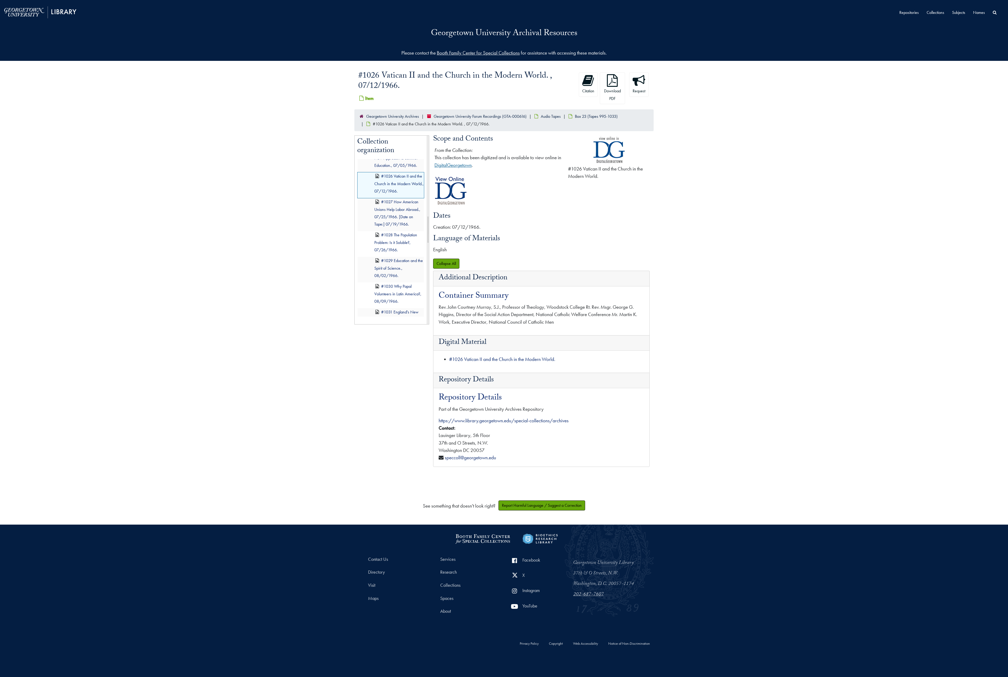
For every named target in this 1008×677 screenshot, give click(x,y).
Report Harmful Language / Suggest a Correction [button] (542, 505)
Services (447, 559)
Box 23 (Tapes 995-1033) (596, 116)
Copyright (556, 644)
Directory (376, 572)
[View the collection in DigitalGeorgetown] (450, 204)
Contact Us (378, 559)
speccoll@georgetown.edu (470, 457)
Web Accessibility (585, 644)
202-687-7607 (588, 594)
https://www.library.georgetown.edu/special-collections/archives (504, 420)
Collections (935, 12)
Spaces (446, 598)
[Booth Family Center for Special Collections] (482, 538)
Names (979, 12)
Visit (371, 585)
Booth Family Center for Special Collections (478, 53)
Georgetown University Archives (392, 116)
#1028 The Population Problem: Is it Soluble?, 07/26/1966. (395, 242)
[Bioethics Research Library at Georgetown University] (540, 538)
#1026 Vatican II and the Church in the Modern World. (502, 359)
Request (639, 91)
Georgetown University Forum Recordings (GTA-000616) (480, 116)
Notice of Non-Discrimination (629, 644)
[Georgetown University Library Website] (40, 11)
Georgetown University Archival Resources (504, 34)
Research (448, 572)
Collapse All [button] (446, 263)
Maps (373, 598)
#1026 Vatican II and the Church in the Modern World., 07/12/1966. (399, 183)
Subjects (958, 12)
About (445, 611)
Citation (588, 91)
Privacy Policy (529, 644)
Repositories (909, 12)
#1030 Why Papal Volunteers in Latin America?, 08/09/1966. (397, 294)
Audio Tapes (551, 116)
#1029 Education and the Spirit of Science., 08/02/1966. (398, 268)
